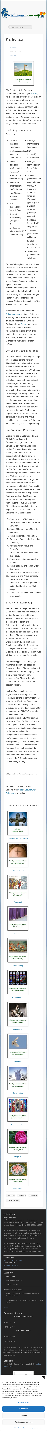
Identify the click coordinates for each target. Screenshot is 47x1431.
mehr (6, 1307)
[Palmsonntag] (17, 962)
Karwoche (18, 934)
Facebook (6, 1265)
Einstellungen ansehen (23, 1422)
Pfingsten (17, 1157)
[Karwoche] (17, 930)
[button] (43, 1377)
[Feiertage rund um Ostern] (17, 835)
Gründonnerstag (13, 314)
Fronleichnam (18, 1188)
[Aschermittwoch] (17, 867)
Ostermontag (18, 1093)
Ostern (24, 324)
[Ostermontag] (17, 1090)
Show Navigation (37, 22)
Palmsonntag (18, 966)
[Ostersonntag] (17, 1058)
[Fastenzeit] (17, 899)
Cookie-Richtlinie (11, 1428)
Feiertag (34, 93)
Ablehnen (23, 1415)
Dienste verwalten (23, 1402)
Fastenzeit (18, 902)
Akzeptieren (23, 1409)
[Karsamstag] (17, 1026)
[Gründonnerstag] (17, 994)
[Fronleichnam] (17, 1185)
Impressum (38, 1428)
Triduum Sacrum (13, 1200)
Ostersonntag (18, 1061)
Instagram (15, 1265)
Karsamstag (17, 1029)
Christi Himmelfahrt (17, 1125)
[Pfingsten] (17, 1153)
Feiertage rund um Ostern (18, 838)
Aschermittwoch (18, 870)
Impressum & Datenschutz (12, 1260)
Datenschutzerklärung (25, 1428)
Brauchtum (13, 55)
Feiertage (10, 793)
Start (20, 790)
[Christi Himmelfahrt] (17, 1121)
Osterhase (13, 47)
